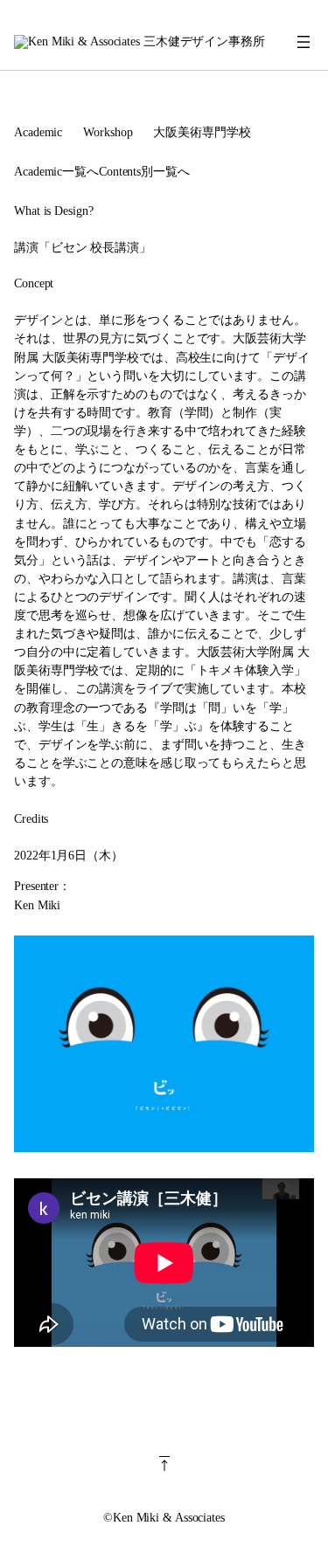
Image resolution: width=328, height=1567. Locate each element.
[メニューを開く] (303, 41)
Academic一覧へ (56, 171)
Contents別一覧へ (144, 171)
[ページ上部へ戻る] (164, 1478)
